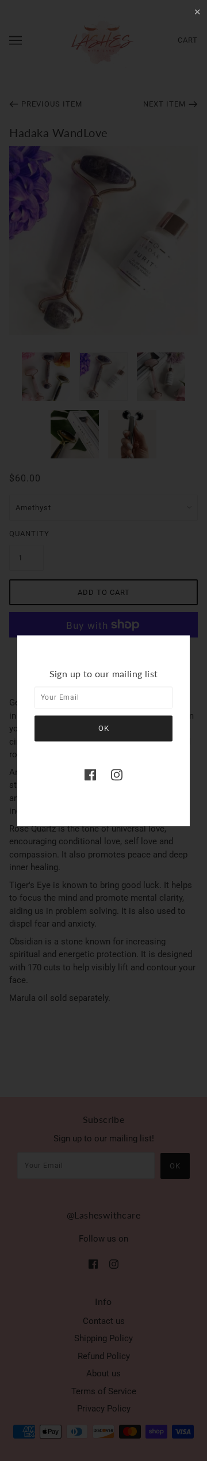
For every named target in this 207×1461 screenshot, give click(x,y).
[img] (90, 775)
